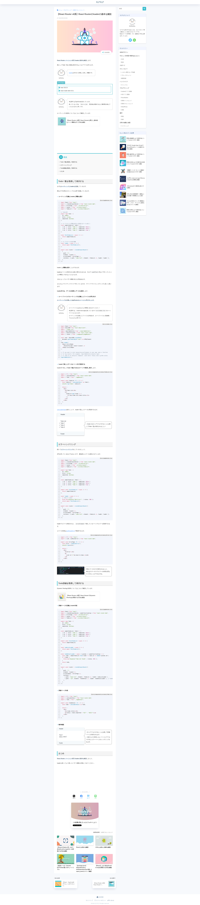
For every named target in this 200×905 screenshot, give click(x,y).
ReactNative (124, 97)
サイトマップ (89, 900)
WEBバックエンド (126, 100)
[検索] (144, 8)
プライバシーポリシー (100, 900)
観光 (122, 62)
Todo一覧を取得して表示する (68, 162)
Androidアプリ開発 (126, 91)
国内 (122, 116)
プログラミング (124, 88)
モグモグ (100, 2)
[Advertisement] (85, 139)
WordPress (124, 106)
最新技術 (123, 78)
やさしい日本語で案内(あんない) (129, 56)
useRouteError (70, 531)
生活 (122, 59)
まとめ (62, 171)
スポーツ (122, 65)
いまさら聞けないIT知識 (128, 72)
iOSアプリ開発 (125, 94)
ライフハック (125, 126)
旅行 (121, 113)
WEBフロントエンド (107, 832)
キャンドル (124, 85)
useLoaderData (61, 409)
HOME (101, 897)
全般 (122, 109)
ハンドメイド (124, 81)
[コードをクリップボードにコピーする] (111, 203)
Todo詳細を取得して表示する (68, 168)
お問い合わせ (110, 900)
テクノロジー (124, 69)
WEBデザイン (124, 52)
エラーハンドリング (66, 165)
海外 (122, 119)
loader (70, 72)
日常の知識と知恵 (125, 122)
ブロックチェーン (126, 75)
